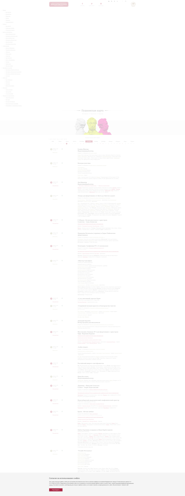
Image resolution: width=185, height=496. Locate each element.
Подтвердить (56, 490)
